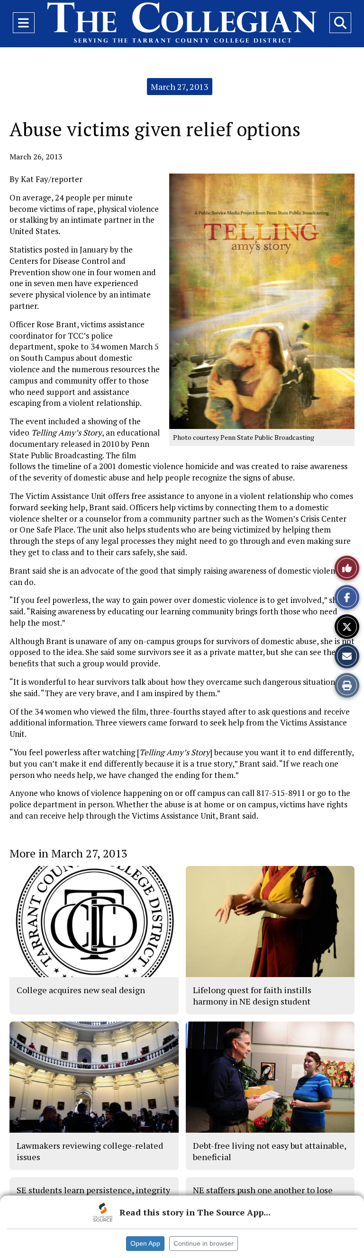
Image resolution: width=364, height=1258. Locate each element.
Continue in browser (203, 1243)
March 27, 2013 (180, 86)
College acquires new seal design (81, 990)
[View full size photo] (262, 300)
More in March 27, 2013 (68, 853)
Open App (145, 1243)
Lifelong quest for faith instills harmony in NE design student (252, 995)
